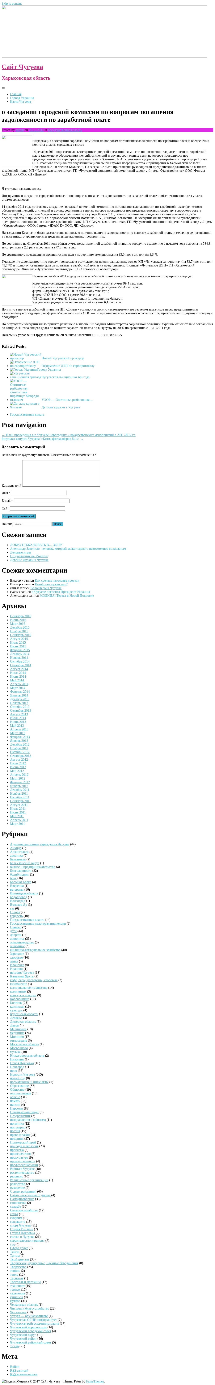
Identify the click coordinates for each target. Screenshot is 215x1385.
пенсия (15, 1104)
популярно (17, 1127)
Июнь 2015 (18, 646)
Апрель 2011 (19, 820)
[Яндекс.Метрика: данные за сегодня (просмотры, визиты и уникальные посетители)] (15, 1381)
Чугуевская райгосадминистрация (34, 1323)
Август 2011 (19, 805)
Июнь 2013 (18, 722)
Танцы (15, 1255)
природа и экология (24, 1146)
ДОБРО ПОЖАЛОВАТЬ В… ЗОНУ (36, 545)
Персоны (16, 1108)
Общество (17, 1089)
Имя (6, 493)
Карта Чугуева (20, 101)
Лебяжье (16, 1018)
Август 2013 (19, 714)
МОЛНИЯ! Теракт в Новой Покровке (67, 595)
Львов (14, 1025)
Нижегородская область (27, 1055)
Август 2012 (19, 759)
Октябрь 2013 (20, 706)
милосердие (18, 1040)
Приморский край (23, 1142)
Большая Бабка (20, 882)
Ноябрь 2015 (19, 631)
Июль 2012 (18, 763)
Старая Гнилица (21, 1229)
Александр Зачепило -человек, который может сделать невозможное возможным (68, 548)
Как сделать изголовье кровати (57, 580)
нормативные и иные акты (29, 1082)
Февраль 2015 (20, 650)
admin (20, 130)
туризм (15, 1289)
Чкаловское (18, 1312)
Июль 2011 (18, 808)
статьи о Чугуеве (22, 1236)
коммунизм (18, 991)
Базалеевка (18, 859)
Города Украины (22, 98)
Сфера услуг (19, 1248)
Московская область (24, 1044)
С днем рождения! (23, 1191)
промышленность (22, 1161)
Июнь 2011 (18, 812)
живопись (17, 938)
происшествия (20, 1153)
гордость (16, 916)
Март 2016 (17, 623)
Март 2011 (17, 823)
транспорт (17, 1286)
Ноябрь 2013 (19, 703)
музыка (15, 1052)
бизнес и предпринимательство (32, 867)
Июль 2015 (18, 642)
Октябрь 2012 (20, 752)
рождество (17, 1184)
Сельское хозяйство (24, 1210)
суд (12, 1244)
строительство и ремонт (27, 1240)
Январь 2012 (19, 786)
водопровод (18, 897)
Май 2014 (17, 680)
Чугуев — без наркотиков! (29, 1316)
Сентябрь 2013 (20, 710)
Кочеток (16, 1002)
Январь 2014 (19, 695)
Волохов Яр (18, 904)
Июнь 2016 (18, 620)
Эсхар (14, 1346)
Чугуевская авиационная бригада (65, 377)
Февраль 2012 (20, 782)
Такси (15, 1252)
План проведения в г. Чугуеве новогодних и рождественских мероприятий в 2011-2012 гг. (69, 435)
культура (16, 1010)
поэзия (15, 1131)
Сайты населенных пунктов (30, 1195)
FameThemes (95, 1381)
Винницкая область (24, 893)
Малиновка (18, 1029)
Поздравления (20, 1116)
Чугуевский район (23, 1338)
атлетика (16, 855)
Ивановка (17, 965)
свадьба (15, 1206)
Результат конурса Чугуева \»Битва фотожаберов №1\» (43, 438)
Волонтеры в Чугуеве (46, 588)
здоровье (16, 957)
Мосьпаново (19, 1048)
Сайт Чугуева (22, 66)
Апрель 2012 (19, 774)
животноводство (22, 942)
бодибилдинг (19, 874)
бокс (13, 878)
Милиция (17, 1036)
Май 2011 (17, 816)
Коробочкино (19, 999)
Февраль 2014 (20, 691)
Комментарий (11, 485)
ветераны (17, 889)
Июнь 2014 (18, 676)
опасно (15, 1097)
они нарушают (20, 1093)
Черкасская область (24, 1304)
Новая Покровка (22, 1063)
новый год (17, 1078)
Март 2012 (17, 778)
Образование (19, 1085)
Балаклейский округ (24, 863)
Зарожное (17, 953)
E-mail (7, 500)
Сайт (5, 508)
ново (13, 1070)
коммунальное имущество (28, 987)
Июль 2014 (18, 672)
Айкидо (15, 848)
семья (14, 1214)
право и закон (20, 1135)
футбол (15, 1301)
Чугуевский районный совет (30, 1342)
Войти (14, 1366)
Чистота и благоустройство (29, 1308)
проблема (17, 1150)
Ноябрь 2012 (19, 748)
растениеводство (22, 1172)
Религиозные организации (29, 1180)
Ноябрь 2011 (19, 793)
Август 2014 (19, 669)
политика (17, 1123)
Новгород (17, 1067)
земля (14, 961)
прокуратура (19, 1157)
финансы (16, 1297)
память (15, 1101)
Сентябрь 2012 (20, 755)
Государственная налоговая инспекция (38, 923)
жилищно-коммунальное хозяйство (35, 950)
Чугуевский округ (23, 1335)
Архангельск (19, 852)
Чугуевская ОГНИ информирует (33, 1319)
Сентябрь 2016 (20, 616)
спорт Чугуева (20, 1225)
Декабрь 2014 (19, 654)
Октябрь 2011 (19, 797)
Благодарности (20, 870)
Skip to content (12, 3)
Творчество (18, 1267)
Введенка (17, 885)
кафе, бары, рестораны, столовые (34, 980)
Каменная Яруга (22, 976)
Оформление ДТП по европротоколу (68, 366)
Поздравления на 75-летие (29, 556)
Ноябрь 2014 (19, 657)
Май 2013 (17, 725)
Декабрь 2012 (19, 744)
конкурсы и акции (23, 995)
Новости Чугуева (22, 1074)
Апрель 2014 (19, 684)
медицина (17, 1033)
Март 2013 (17, 733)
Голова (15, 912)
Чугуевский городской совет (30, 1331)
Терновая (16, 1278)
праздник (17, 1138)
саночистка (18, 1202)
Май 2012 (17, 771)
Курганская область (24, 1014)
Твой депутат (19, 1259)
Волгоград (17, 901)
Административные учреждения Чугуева (39, 844)
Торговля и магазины (25, 1282)
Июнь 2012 (18, 767)
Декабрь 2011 (19, 789)
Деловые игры (20, 552)
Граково (15, 927)
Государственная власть (65, 130)
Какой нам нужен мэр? (51, 584)
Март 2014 (17, 688)
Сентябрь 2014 (20, 665)
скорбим (16, 1218)
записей (19, 1370)
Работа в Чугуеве (22, 1169)
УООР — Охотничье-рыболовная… (67, 399)
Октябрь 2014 (20, 661)
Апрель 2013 (19, 729)
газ (12, 908)
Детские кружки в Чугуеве (61, 407)
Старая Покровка (22, 1233)
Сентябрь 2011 (20, 801)
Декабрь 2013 (19, 699)
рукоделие (17, 1187)
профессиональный (24, 1165)
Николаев (17, 1059)
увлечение (17, 1293)
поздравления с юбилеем (28, 1119)
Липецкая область (23, 1021)
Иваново (16, 969)
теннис (15, 1270)
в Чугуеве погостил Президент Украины (61, 592)
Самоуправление (22, 1199)
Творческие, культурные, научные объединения (44, 1263)
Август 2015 (19, 639)
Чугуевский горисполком (28, 1327)
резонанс (16, 1176)
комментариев (23, 1374)
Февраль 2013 (20, 737)
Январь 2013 (19, 740)
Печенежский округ (24, 1112)
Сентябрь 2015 (20, 635)
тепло (14, 1274)
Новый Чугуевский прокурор (63, 358)
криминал (17, 1006)
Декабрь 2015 (19, 627)
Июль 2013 (18, 718)
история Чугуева (22, 972)
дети (13, 931)
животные (17, 946)
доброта (15, 935)
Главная (15, 94)
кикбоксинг (18, 984)
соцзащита (17, 1221)
